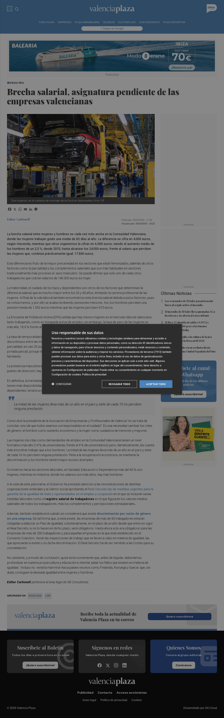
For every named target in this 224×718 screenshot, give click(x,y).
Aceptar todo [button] (156, 384)
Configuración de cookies (66, 374)
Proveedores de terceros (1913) (143, 351)
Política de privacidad (94, 374)
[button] (61, 384)
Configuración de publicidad (83, 370)
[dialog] (112, 359)
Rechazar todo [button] (119, 384)
